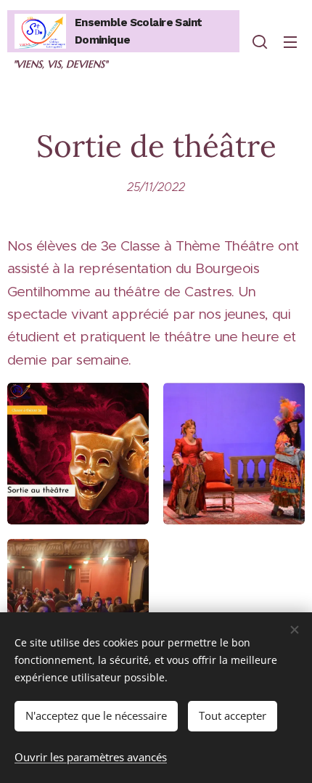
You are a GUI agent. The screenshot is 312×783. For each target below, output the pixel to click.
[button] (260, 41)
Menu (290, 41)
